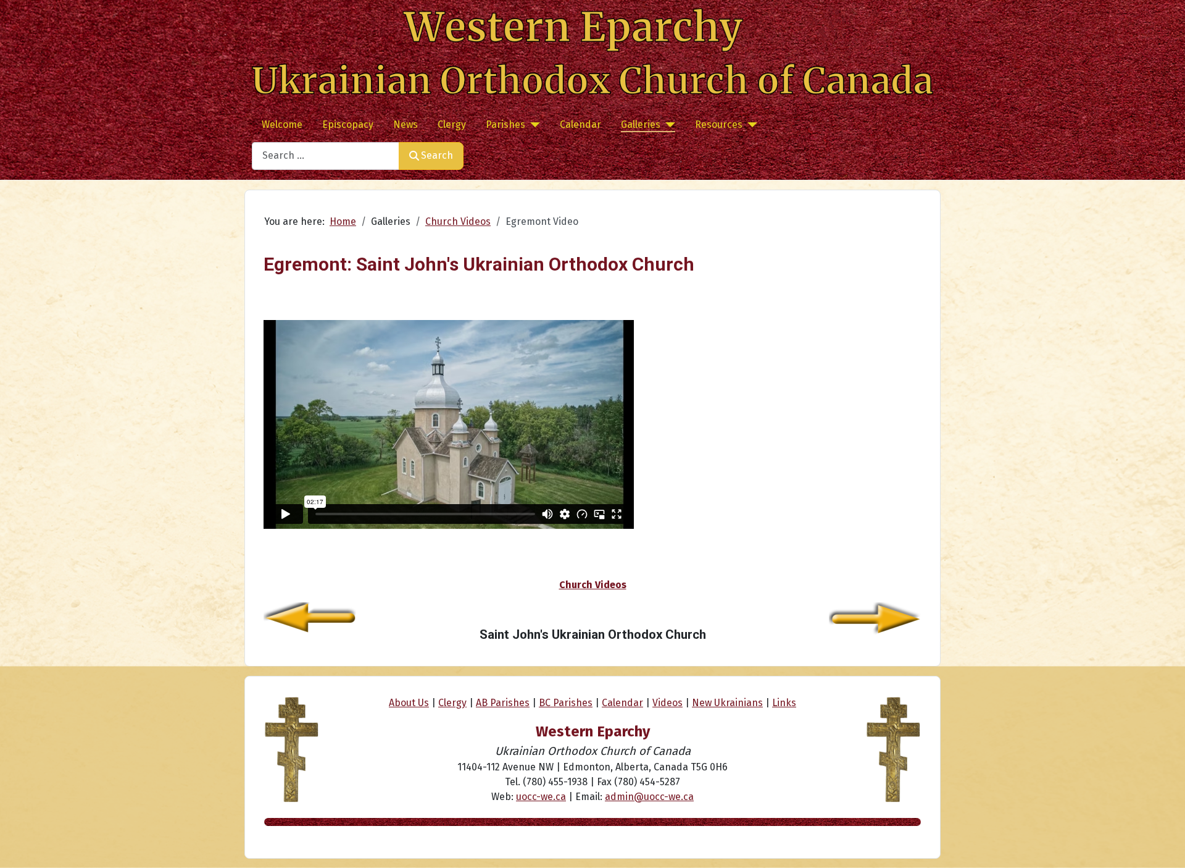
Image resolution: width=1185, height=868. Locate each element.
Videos (667, 703)
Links (784, 703)
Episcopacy (347, 124)
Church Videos (592, 585)
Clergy (452, 124)
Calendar (580, 124)
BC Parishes (565, 703)
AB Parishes (503, 703)
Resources (718, 124)
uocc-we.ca (541, 797)
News (405, 124)
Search (437, 155)
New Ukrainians (727, 703)
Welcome (282, 124)
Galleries (640, 124)
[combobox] (325, 156)
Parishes (505, 124)
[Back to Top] (1163, 845)
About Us (409, 703)
